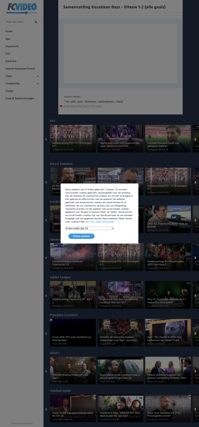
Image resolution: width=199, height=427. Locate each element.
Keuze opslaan (81, 236)
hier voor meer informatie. (99, 222)
